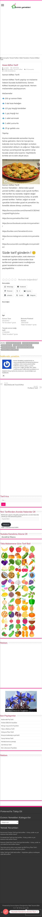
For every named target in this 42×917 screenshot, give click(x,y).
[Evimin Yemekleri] (21, 5)
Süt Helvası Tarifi (6, 745)
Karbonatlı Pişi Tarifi (7, 719)
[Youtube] (24, 908)
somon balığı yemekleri (30, 343)
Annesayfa (5, 58)
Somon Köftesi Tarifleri (25, 347)
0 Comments (30, 69)
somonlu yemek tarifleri (10, 349)
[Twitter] (18, 908)
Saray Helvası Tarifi (7, 738)
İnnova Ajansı (14, 905)
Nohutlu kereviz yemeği (8, 741)
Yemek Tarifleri (14, 58)
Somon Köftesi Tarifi (8, 347)
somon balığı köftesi (13, 343)
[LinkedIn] (22, 908)
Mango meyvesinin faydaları (10, 726)
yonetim (6, 68)
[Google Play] (28, 908)
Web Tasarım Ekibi (34, 905)
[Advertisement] (21, 30)
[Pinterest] (20, 908)
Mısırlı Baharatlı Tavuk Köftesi (14, 384)
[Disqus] (21, 416)
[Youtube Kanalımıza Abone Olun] (5, 911)
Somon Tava (6, 318)
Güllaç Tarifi (4, 852)
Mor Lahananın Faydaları (9, 748)
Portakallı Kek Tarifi (6, 837)
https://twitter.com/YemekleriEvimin (17, 231)
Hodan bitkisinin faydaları (17, 710)
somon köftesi (6, 345)
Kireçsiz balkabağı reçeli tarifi (10, 735)
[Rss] (14, 908)
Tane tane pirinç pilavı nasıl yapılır (10, 847)
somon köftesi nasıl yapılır (23, 345)
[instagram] (26, 908)
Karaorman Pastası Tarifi (8, 832)
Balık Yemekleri (24, 58)
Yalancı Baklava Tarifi (7, 729)
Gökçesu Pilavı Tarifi (7, 732)
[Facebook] (16, 908)
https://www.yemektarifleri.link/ (15, 218)
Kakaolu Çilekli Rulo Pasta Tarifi (10, 842)
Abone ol (6, 524)
